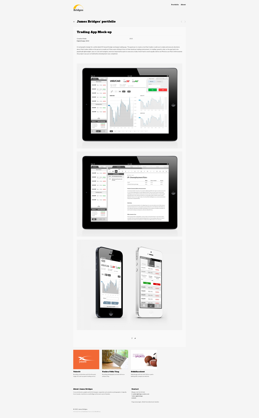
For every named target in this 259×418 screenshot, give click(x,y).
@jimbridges (139, 396)
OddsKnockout (138, 371)
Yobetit (76, 371)
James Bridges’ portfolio (94, 21)
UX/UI (87, 41)
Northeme (85, 411)
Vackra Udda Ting (110, 371)
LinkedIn (134, 398)
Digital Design (81, 41)
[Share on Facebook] (132, 338)
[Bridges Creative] (78, 9)
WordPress (98, 411)
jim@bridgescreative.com (142, 394)
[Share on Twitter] (135, 338)
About (183, 5)
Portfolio (175, 5)
